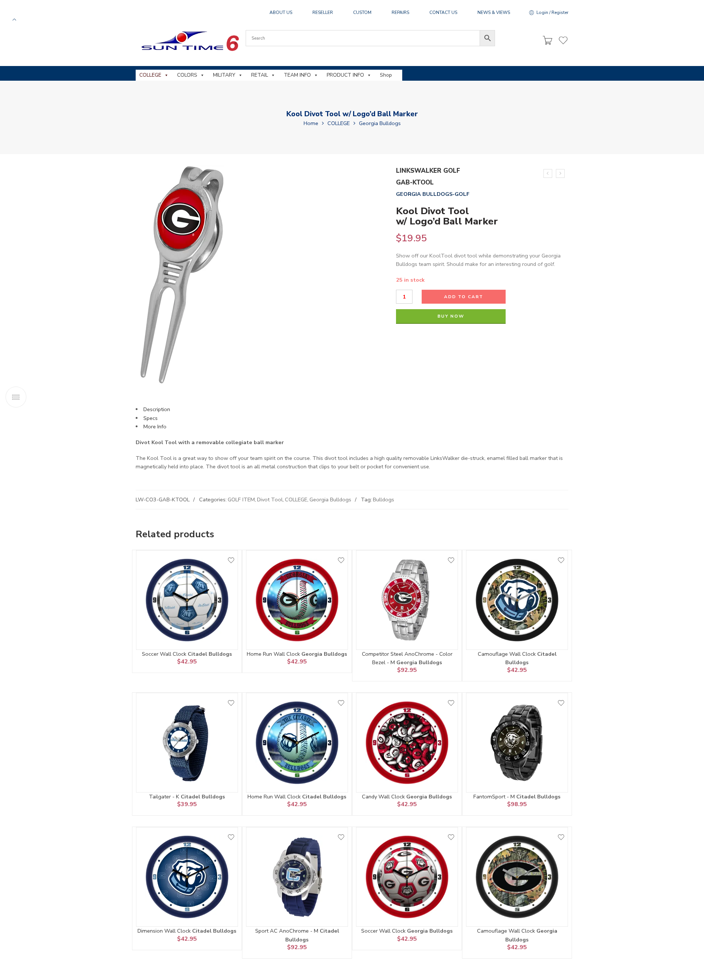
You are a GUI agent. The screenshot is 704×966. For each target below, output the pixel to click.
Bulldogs (383, 499)
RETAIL (259, 75)
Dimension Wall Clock (165, 930)
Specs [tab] (150, 418)
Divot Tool (270, 499)
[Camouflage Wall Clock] (517, 600)
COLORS (187, 75)
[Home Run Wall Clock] (297, 600)
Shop (386, 75)
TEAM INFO (297, 75)
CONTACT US (443, 12)
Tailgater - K (165, 796)
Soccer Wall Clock (165, 654)
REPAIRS (400, 12)
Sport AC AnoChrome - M (287, 930)
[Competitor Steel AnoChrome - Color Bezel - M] (407, 600)
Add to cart (463, 297)
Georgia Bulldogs (380, 123)
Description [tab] (156, 409)
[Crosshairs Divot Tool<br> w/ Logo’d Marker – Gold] (560, 173)
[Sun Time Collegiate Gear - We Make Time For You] (189, 40)
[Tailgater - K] (187, 743)
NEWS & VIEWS (493, 12)
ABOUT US (281, 12)
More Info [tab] (154, 426)
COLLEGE (150, 75)
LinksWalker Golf (428, 171)
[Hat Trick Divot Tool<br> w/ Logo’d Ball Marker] (547, 173)
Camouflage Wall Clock (507, 654)
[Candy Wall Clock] (407, 743)
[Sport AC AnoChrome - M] (297, 877)
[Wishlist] (231, 560)
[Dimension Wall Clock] (187, 877)
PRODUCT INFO (345, 75)
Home (311, 123)
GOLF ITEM (241, 499)
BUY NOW (450, 316)
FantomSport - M (494, 796)
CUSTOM (362, 12)
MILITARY (224, 75)
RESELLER (322, 12)
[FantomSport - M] (517, 743)
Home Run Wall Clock (274, 654)
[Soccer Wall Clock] (187, 600)
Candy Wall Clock (384, 796)
